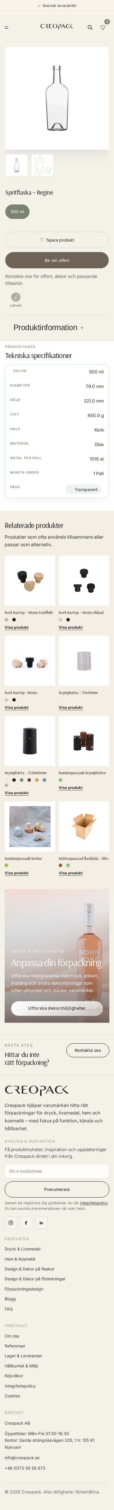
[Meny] (6, 27)
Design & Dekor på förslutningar (35, 1278)
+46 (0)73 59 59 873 (25, 1468)
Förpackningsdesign (24, 1288)
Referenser (15, 1345)
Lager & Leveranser (23, 1355)
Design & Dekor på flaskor (29, 1268)
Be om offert (57, 260)
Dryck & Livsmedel (22, 1248)
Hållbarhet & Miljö (21, 1365)
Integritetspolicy (20, 1385)
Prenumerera (57, 1189)
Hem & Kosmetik (20, 1258)
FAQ (9, 1308)
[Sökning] (90, 27)
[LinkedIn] (41, 1223)
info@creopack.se (22, 1457)
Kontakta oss (88, 1050)
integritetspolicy (93, 1203)
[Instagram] (11, 1223)
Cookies (12, 1395)
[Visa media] (16, 165)
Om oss (12, 1335)
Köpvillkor (14, 1375)
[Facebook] (26, 1223)
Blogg (10, 1298)
